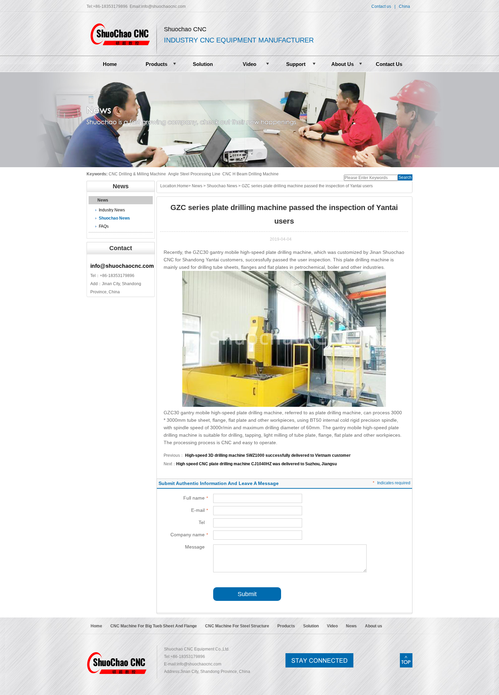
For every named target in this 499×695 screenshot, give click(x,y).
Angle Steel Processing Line (194, 174)
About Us (342, 64)
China (404, 6)
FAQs (104, 226)
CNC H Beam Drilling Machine (250, 174)
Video (249, 64)
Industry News (112, 210)
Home (110, 64)
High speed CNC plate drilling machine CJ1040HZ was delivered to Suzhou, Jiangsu (256, 464)
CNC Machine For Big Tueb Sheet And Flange (153, 626)
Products (156, 64)
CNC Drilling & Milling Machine (137, 174)
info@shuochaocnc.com (163, 6)
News (102, 200)
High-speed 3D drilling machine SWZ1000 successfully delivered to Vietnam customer (267, 455)
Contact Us (389, 64)
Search (405, 177)
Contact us (381, 6)
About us (373, 626)
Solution (203, 64)
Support (296, 64)
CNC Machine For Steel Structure (237, 626)
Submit (247, 594)
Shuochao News (114, 218)
